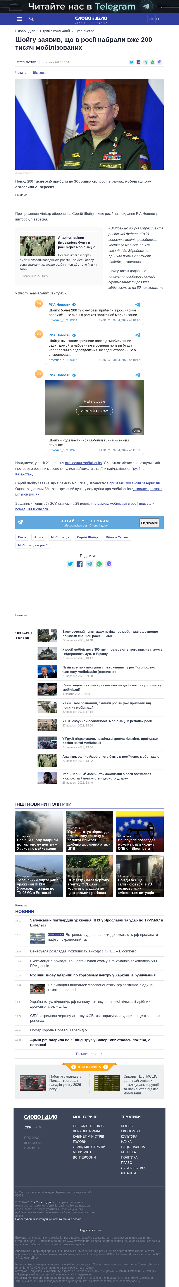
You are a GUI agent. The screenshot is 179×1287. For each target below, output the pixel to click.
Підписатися (149, 523)
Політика (129, 1157)
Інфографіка (89, 1067)
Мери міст (82, 1152)
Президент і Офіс (88, 1126)
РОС (159, 19)
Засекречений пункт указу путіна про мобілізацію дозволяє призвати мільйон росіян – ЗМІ (110, 636)
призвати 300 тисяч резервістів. (135, 483)
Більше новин (87, 1054)
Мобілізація (60, 537)
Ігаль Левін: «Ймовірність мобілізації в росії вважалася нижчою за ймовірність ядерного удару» (106, 778)
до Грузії (133, 468)
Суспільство (84, 31)
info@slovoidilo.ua (89, 1230)
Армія (38, 537)
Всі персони (84, 1157)
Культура (129, 1136)
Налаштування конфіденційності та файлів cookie (48, 1219)
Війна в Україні (117, 537)
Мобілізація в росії (32, 545)
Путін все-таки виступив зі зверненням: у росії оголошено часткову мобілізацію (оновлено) (108, 671)
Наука (126, 1141)
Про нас (31, 1138)
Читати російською (30, 73)
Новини (24, 911)
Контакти (33, 1143)
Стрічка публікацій (55, 31)
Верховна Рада (86, 1131)
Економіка (131, 1131)
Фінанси (128, 1173)
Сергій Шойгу (87, 537)
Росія (22, 537)
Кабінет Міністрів (88, 1136)
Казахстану (24, 474)
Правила (32, 1148)
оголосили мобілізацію (83, 463)
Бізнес (127, 1126)
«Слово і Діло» (44, 1202)
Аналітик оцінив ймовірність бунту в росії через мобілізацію (76, 242)
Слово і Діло (25, 31)
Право (126, 1162)
